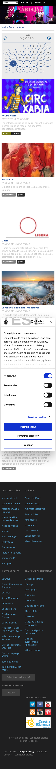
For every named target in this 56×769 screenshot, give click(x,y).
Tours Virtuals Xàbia (11, 552)
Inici (4, 27)
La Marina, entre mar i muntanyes (20, 307)
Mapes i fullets (32, 611)
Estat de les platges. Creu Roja (11, 646)
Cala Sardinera (9, 608)
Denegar (28, 444)
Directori (29, 616)
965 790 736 (10, 751)
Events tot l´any (33, 498)
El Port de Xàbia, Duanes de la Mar (10, 519)
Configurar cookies (39, 737)
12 (6, 57)
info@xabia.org (26, 751)
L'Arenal (6, 592)
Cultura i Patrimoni (11, 503)
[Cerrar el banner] (51, 322)
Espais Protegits (9, 536)
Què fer (29, 490)
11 (48, 51)
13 (13, 57)
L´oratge (29, 584)
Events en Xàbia (16, 27)
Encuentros (8, 179)
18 (48, 57)
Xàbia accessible (33, 650)
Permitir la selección (28, 435)
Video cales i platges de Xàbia (11, 638)
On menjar (30, 594)
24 (41, 63)
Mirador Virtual (9, 498)
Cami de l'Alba (32, 503)
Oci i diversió (31, 530)
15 (27, 57)
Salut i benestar (32, 535)
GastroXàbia (7, 541)
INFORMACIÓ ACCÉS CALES (11, 668)
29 (27, 69)
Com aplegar (31, 589)
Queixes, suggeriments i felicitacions (32, 641)
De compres (31, 524)
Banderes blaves (10, 661)
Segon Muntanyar (10, 598)
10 (41, 51)
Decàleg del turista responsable (34, 623)
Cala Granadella (9, 622)
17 (41, 57)
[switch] (48, 385)
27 (13, 69)
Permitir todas (28, 426)
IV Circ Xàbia (9, 115)
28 (20, 69)
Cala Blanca (7, 603)
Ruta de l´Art (31, 514)
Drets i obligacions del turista (34, 632)
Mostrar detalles (37, 417)
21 (20, 63)
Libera (5, 240)
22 (27, 63)
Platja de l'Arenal (10, 525)
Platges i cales (10, 571)
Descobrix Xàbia (11, 490)
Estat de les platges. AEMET (11, 655)
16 (34, 57)
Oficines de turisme (34, 605)
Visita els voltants (33, 541)
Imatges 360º (8, 557)
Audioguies (7, 563)
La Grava (6, 578)
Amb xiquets (31, 519)
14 (20, 57)
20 (13, 63)
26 (6, 69)
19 (6, 63)
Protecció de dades (18, 737)
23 (34, 63)
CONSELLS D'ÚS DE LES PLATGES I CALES (12, 629)
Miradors (6, 531)
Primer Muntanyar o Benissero (12, 586)
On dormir (30, 600)
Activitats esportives (35, 508)
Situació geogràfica (34, 578)
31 (41, 69)
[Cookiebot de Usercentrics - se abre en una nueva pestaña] (32, 322)
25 (48, 63)
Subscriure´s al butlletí (18, 677)
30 (34, 69)
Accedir (11, 692)
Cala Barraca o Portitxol (9, 616)
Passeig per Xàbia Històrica (10, 510)
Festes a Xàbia (8, 547)
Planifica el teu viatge (38, 571)
